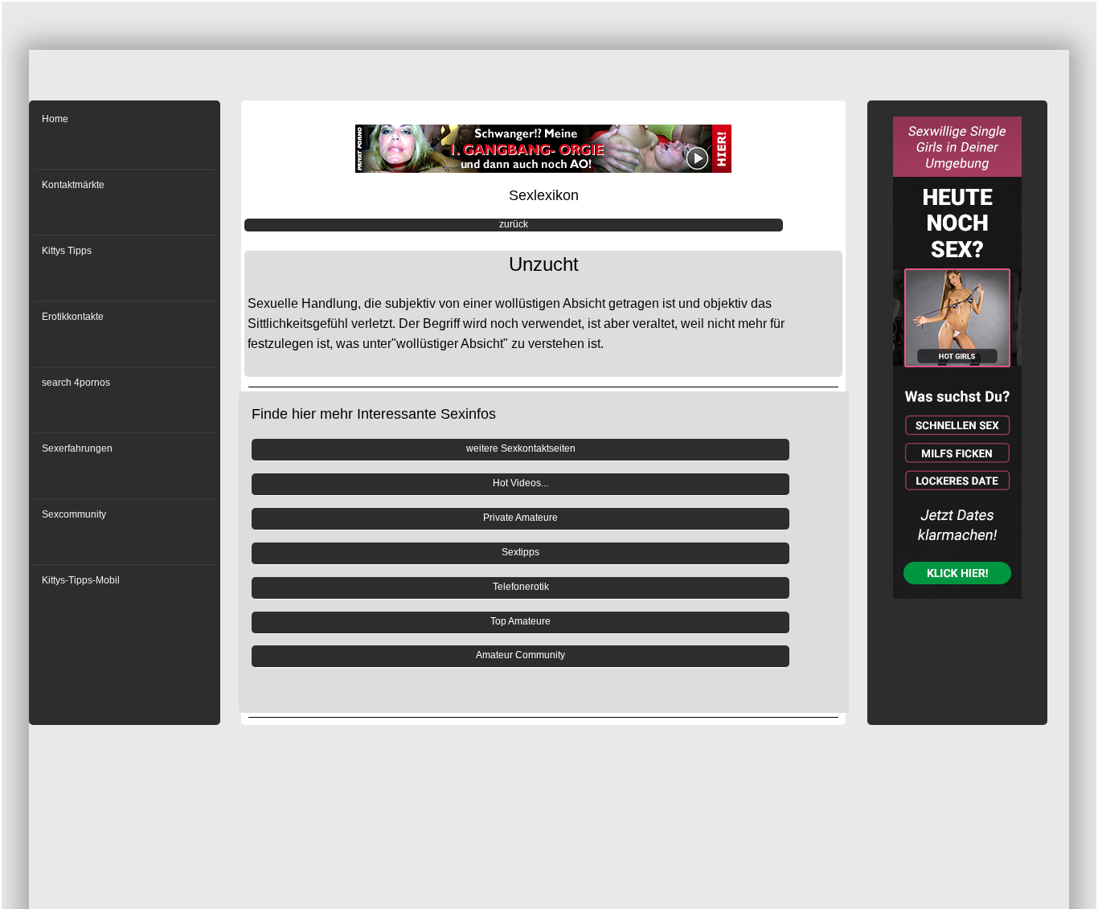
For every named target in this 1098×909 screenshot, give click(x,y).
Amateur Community (520, 655)
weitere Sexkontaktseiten (521, 448)
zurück (513, 224)
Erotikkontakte (73, 316)
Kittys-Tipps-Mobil (81, 580)
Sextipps (520, 552)
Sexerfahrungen (77, 448)
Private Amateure (520, 517)
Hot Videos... (520, 483)
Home (55, 119)
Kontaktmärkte (73, 184)
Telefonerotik (521, 586)
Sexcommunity (74, 514)
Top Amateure (520, 621)
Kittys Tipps (67, 250)
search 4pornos (76, 382)
